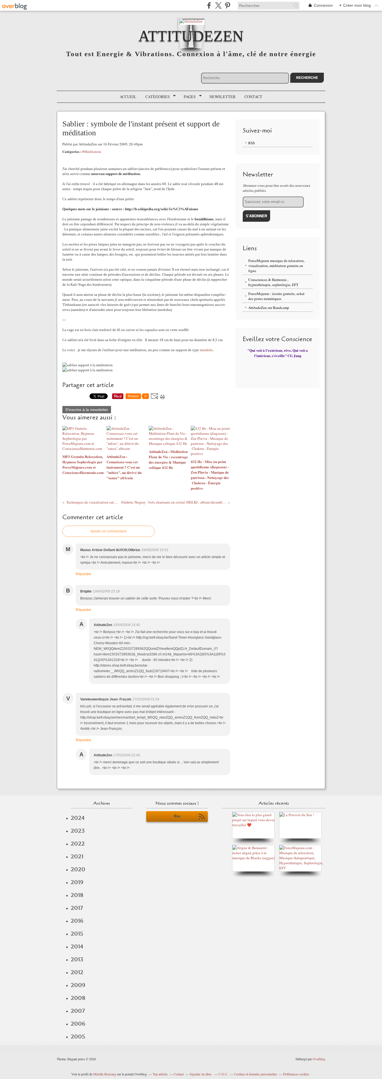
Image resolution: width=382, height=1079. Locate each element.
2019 (77, 882)
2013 (77, 959)
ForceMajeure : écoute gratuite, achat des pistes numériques (276, 296)
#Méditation (91, 151)
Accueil (128, 96)
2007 (78, 1010)
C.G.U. (223, 1074)
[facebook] (209, 5)
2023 (78, 830)
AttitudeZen (191, 35)
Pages (188, 97)
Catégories (156, 97)
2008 (78, 998)
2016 (77, 920)
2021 (77, 856)
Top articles (160, 1074)
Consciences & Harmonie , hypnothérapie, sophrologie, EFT (273, 282)
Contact (253, 96)
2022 (78, 843)
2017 (77, 908)
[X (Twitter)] (218, 5)
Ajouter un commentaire (108, 531)
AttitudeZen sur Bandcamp (268, 307)
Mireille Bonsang (104, 1074)
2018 (77, 895)
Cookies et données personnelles (255, 1074)
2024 (78, 817)
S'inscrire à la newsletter (86, 409)
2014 (77, 946)
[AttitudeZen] (191, 21)
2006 (78, 1023)
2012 (77, 972)
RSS (251, 142)
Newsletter (222, 96)
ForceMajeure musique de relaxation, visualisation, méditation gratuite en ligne (276, 265)
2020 (78, 869)
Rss (177, 816)
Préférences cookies (296, 1074)
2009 (78, 985)
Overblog (319, 1059)
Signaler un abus (201, 1074)
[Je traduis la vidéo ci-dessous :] (296, 814)
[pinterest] (227, 5)
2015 (77, 933)
